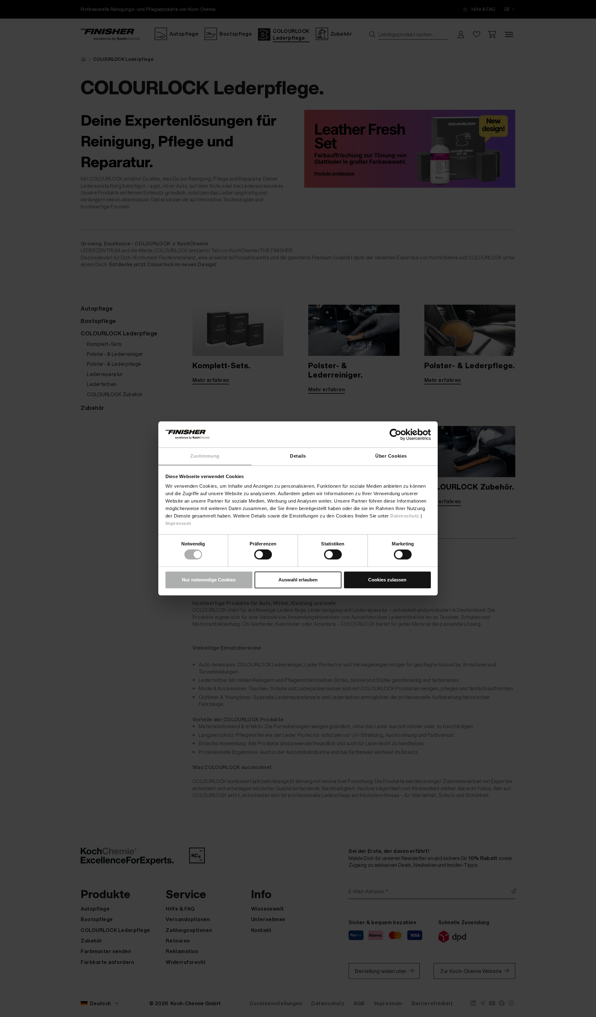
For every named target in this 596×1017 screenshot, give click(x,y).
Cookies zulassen (387, 579)
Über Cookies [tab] (391, 456)
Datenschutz (404, 515)
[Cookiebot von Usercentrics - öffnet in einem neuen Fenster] (404, 434)
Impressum (178, 523)
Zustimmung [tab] (204, 456)
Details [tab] (298, 456)
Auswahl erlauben (298, 579)
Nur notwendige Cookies (209, 579)
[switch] (263, 555)
